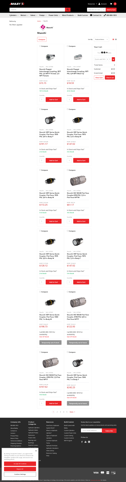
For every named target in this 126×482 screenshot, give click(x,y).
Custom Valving (68, 435)
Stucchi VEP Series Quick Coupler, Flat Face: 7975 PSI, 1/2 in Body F (77, 256)
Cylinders (13, 15)
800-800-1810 (14, 425)
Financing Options (16, 446)
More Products (68, 15)
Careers (13, 433)
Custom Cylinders (69, 430)
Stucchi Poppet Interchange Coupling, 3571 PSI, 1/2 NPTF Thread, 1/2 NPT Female (50, 72)
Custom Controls (69, 438)
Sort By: (90, 39)
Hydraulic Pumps (33, 433)
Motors (24, 15)
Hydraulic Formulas (51, 445)
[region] (20, 464)
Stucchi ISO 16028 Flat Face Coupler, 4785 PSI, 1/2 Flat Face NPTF (50, 377)
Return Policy (14, 438)
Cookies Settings (20, 474)
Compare (41, 39)
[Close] (36, 451)
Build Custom (83, 15)
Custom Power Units (70, 433)
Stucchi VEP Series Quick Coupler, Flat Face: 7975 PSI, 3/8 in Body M (49, 256)
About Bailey (14, 428)
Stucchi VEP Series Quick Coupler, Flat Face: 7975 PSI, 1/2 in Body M (77, 134)
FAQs (47, 456)
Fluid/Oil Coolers (33, 445)
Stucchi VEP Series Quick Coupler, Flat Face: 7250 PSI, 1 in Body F (77, 377)
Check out (110, 77)
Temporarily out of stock (50, 342)
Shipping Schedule (16, 443)
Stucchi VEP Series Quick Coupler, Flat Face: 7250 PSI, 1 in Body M (49, 316)
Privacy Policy (14, 436)
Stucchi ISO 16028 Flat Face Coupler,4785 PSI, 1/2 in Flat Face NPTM (78, 195)
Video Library (50, 450)
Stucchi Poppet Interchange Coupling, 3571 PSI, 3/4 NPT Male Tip (77, 71)
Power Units (53, 15)
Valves (33, 15)
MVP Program (68, 440)
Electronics (31, 435)
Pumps (42, 15)
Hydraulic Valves (33, 430)
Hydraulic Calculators (52, 448)
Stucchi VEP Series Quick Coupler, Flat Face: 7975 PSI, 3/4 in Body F (49, 134)
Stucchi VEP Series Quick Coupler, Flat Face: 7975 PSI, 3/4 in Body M (49, 195)
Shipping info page (96, 480)
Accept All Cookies (20, 464)
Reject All (20, 469)
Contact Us (14, 431)
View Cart (99, 77)
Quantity (41, 95)
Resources (91, 4)
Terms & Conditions (16, 441)
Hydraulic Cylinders (34, 428)
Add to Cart (111, 10)
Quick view (50, 57)
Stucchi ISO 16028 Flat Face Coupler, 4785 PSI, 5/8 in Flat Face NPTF (78, 316)
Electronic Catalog (51, 453)
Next (72, 412)
